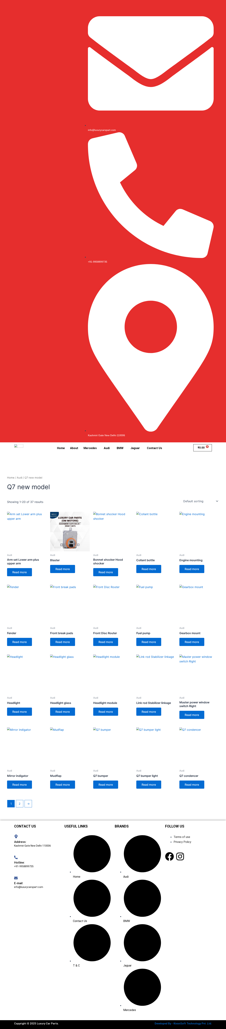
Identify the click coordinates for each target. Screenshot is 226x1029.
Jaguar (135, 448)
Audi (107, 448)
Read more (19, 572)
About (74, 448)
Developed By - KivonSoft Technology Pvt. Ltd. (183, 1023)
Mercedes (90, 448)
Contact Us (154, 448)
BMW (120, 448)
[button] (91, 448)
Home (61, 448)
